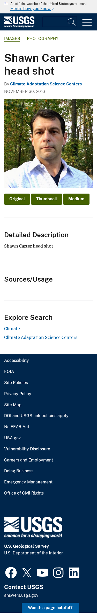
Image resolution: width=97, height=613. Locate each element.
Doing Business (18, 471)
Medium (76, 198)
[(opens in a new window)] (11, 572)
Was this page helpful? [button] (50, 607)
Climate (12, 328)
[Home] (19, 26)
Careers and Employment (28, 460)
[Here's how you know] (48, 6)
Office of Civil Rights (24, 493)
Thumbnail (46, 198)
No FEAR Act (16, 427)
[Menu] (87, 23)
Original (17, 198)
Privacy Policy (17, 394)
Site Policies (16, 382)
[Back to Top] (78, 594)
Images (12, 38)
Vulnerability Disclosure (27, 449)
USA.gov (12, 438)
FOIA (9, 371)
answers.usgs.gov (21, 595)
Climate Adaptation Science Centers (46, 84)
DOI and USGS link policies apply (36, 415)
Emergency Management (28, 482)
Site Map (12, 405)
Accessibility (16, 360)
